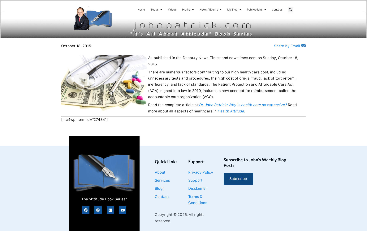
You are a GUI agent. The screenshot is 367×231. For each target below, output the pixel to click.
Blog (159, 188)
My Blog (232, 9)
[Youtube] (122, 210)
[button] (290, 9)
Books (154, 9)
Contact (277, 9)
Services (162, 180)
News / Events (209, 9)
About (160, 172)
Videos (172, 9)
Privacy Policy (200, 172)
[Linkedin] (110, 210)
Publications (254, 9)
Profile (186, 9)
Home (141, 9)
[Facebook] (85, 210)
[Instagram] (98, 210)
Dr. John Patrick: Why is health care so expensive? (243, 105)
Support (195, 180)
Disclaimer (197, 188)
